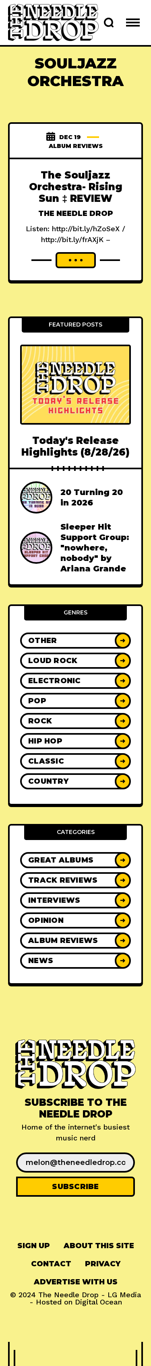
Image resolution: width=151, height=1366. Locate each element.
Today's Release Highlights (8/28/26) (75, 446)
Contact (51, 1263)
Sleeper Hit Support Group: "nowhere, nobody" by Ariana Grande (94, 547)
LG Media (124, 1294)
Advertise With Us (76, 1282)
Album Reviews (76, 146)
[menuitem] (33, 1246)
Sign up (33, 1245)
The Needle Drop (75, 213)
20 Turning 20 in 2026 (91, 497)
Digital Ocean (98, 1302)
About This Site (99, 1245)
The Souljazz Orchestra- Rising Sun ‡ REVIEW (75, 186)
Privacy (102, 1263)
